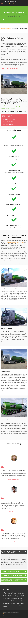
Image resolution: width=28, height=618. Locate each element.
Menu (4, 20)
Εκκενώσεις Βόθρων (14, 13)
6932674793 (15, 68)
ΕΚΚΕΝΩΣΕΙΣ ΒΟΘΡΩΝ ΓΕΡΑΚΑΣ (15, 242)
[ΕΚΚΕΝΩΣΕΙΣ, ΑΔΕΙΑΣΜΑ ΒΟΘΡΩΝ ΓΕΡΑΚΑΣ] (14, 286)
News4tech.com (6, 613)
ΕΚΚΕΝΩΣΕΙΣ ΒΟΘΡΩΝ (6, 28)
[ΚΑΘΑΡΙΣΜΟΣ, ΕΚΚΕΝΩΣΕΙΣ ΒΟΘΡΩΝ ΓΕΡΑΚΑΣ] (14, 93)
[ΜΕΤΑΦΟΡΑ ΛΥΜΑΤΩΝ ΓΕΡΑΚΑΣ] (14, 326)
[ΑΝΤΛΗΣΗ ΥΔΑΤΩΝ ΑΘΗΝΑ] (14, 368)
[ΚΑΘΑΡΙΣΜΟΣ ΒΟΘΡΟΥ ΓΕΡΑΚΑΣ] (14, 416)
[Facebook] (14, 8)
